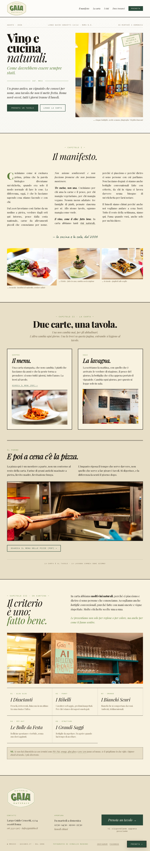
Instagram (102, 844)
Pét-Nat (56, 751)
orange (64, 751)
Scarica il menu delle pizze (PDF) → (34, 548)
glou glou (72, 751)
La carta (96, 8)
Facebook (114, 844)
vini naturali (87, 223)
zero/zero (82, 751)
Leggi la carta (53, 108)
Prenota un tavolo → (122, 820)
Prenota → (137, 844)
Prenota (135, 8)
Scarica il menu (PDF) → (25, 385)
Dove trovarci (119, 8)
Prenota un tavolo (22, 108)
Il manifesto (84, 8)
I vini (106, 8)
